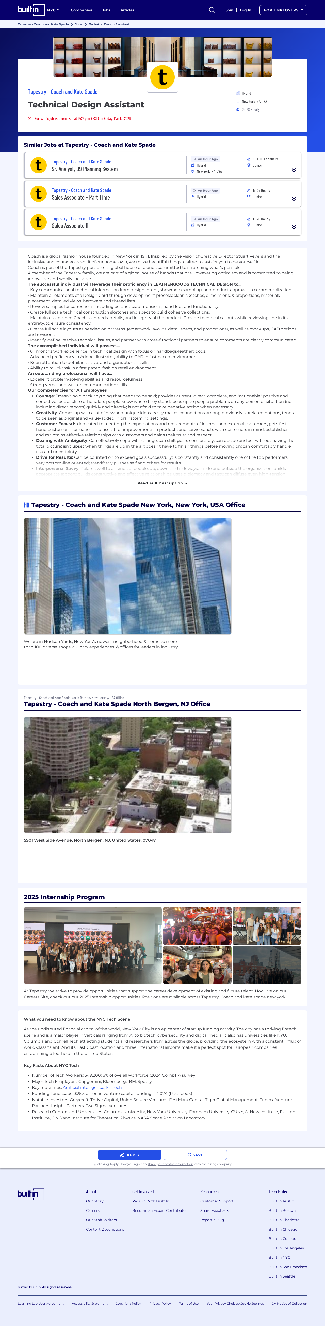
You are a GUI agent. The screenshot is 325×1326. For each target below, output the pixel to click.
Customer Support (217, 1201)
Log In (245, 10)
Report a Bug (212, 1220)
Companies (81, 10)
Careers (93, 1210)
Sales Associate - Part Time (81, 197)
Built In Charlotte (284, 1220)
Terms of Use (189, 1303)
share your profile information (170, 1164)
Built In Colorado (284, 1238)
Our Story (95, 1201)
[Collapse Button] (294, 170)
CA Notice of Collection (289, 1303)
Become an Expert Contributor (159, 1210)
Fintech (114, 1087)
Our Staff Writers (101, 1220)
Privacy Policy (160, 1303)
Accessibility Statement (90, 1303)
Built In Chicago (283, 1229)
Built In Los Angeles (286, 1248)
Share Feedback (214, 1210)
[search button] (212, 10)
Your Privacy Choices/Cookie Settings (235, 1303)
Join (229, 10)
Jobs (106, 10)
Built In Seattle (282, 1276)
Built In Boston (282, 1210)
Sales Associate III (71, 225)
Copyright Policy (128, 1303)
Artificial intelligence (83, 1087)
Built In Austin (281, 1201)
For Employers (282, 10)
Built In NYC (279, 1257)
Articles (127, 10)
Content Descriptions (105, 1229)
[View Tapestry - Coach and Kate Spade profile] (162, 57)
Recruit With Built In (150, 1201)
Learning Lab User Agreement (41, 1303)
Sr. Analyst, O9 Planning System (85, 168)
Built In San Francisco (288, 1267)
